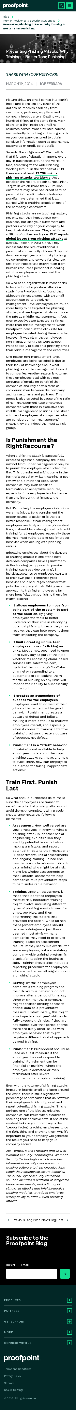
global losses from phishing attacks (34, 238)
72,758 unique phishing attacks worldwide (31, 175)
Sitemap (9, 1383)
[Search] (61, 5)
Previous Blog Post (26, 1220)
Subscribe (65, 1274)
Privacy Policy (12, 1376)
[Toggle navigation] (69, 5)
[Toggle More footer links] (69, 1332)
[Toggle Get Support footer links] (69, 1321)
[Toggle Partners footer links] (69, 1311)
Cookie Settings (14, 1389)
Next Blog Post (52, 1220)
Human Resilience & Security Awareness (29, 20)
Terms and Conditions (17, 1368)
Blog (6, 16)
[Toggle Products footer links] (69, 1300)
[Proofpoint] (16, 5)
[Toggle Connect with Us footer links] (69, 1343)
